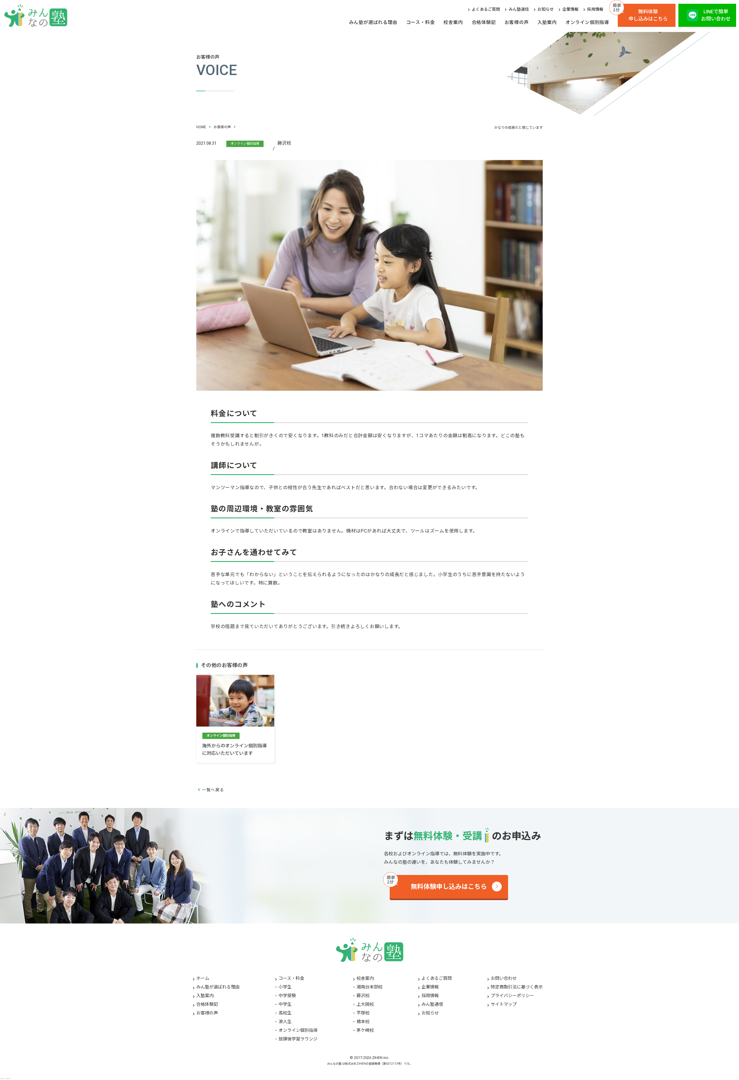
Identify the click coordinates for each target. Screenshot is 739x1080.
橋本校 (363, 1021)
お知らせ (546, 9)
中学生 (285, 1004)
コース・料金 (420, 22)
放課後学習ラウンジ (298, 1039)
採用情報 (595, 9)
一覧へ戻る (213, 789)
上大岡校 (365, 1004)
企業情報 (570, 9)
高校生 (285, 1013)
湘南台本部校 (369, 987)
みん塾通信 (519, 9)
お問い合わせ (504, 978)
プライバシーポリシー (512, 995)
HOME (201, 127)
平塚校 (363, 1013)
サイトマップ (504, 1004)
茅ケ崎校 (365, 1030)
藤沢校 (363, 995)
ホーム (202, 978)
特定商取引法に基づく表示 (517, 987)
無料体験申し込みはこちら (648, 15)
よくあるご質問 (486, 9)
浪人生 (285, 1021)
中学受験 (287, 995)
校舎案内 (453, 22)
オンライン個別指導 (587, 22)
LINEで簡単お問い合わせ (716, 15)
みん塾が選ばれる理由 (373, 22)
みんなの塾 (334, 1063)
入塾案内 (547, 22)
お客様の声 (517, 22)
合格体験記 (484, 22)
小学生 (285, 987)
